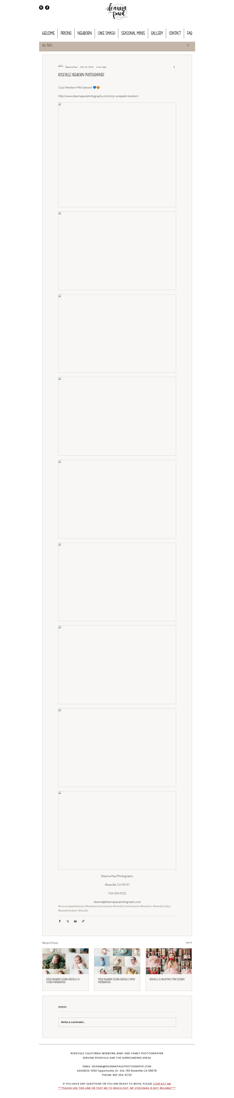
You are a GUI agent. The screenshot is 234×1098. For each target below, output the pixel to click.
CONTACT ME (162, 1084)
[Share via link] (83, 921)
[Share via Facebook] (59, 921)
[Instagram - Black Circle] (41, 7)
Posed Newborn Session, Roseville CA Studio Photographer (62, 981)
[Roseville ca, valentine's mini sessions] (169, 961)
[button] (187, 45)
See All (189, 942)
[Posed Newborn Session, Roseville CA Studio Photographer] (66, 961)
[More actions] (174, 67)
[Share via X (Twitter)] (67, 921)
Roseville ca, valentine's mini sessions (167, 979)
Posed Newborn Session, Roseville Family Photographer (116, 981)
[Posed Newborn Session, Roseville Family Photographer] (117, 961)
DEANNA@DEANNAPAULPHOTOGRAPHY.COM (121, 1066)
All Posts (47, 45)
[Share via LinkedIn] (75, 921)
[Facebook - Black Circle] (47, 7)
